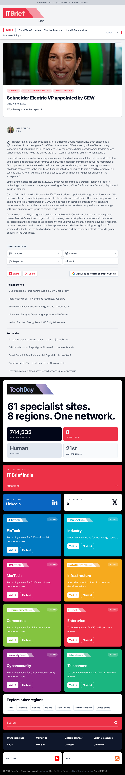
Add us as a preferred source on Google (96, 273)
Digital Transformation (30, 30)
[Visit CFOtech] (23, 519)
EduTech (13, 90)
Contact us (41, 737)
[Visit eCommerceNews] (23, 610)
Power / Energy (63, 90)
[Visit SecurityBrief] (23, 655)
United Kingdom (83, 707)
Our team (69, 744)
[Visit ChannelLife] (84, 519)
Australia (22, 707)
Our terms (99, 744)
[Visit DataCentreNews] (84, 565)
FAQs (10, 744)
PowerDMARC (100, 771)
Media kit (26, 550)
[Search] (118, 32)
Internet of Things (12, 35)
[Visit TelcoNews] (84, 655)
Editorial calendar (73, 737)
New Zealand (63, 707)
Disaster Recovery (53, 30)
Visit (11, 550)
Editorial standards (103, 737)
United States (103, 707)
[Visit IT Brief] (84, 610)
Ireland (48, 707)
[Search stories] (115, 722)
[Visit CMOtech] (23, 565)
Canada (36, 707)
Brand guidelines (15, 737)
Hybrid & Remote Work (76, 30)
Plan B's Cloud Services (60, 771)
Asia (11, 707)
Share (16, 273)
